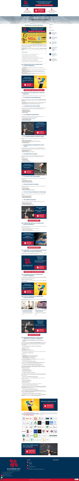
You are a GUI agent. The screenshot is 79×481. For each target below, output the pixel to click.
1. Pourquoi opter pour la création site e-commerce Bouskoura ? (30, 54)
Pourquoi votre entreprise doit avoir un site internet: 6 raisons (54, 54)
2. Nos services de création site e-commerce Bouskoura (29, 55)
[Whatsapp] (2, 477)
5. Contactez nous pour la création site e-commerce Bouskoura (30, 59)
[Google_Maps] (2, 479)
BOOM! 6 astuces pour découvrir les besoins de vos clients (54, 60)
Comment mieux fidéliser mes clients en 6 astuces (54, 33)
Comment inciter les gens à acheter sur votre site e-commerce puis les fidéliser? (40, 311)
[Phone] (2, 475)
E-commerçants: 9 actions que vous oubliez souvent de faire (54, 42)
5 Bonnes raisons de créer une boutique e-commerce (55, 38)
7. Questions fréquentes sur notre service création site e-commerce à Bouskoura (32, 61)
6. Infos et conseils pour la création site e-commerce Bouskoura (30, 60)
